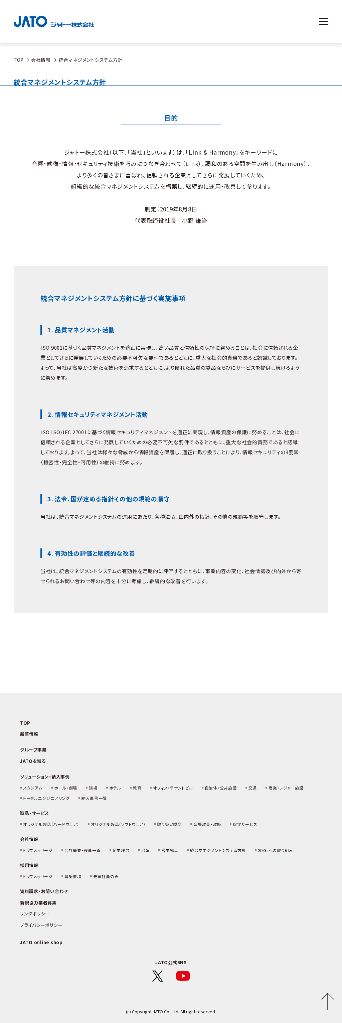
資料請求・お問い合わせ (44, 891)
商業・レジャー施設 (286, 788)
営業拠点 (169, 850)
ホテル (115, 788)
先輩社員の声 (106, 876)
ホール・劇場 (65, 788)
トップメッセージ (38, 850)
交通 (252, 788)
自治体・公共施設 (221, 788)
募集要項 (72, 876)
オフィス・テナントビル (173, 788)
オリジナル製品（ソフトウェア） (118, 824)
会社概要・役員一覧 (82, 850)
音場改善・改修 (207, 824)
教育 (137, 788)
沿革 (145, 850)
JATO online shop (41, 942)
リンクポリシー (35, 913)
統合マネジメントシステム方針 (218, 850)
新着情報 (29, 734)
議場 (93, 788)
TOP (18, 59)
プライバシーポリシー (41, 925)
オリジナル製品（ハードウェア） (51, 824)
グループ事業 (33, 749)
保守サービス (245, 824)
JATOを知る (33, 761)
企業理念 (121, 850)
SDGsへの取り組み (276, 850)
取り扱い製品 (169, 824)
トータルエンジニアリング (46, 798)
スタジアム (32, 788)
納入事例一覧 (94, 798)
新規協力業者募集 (38, 902)
